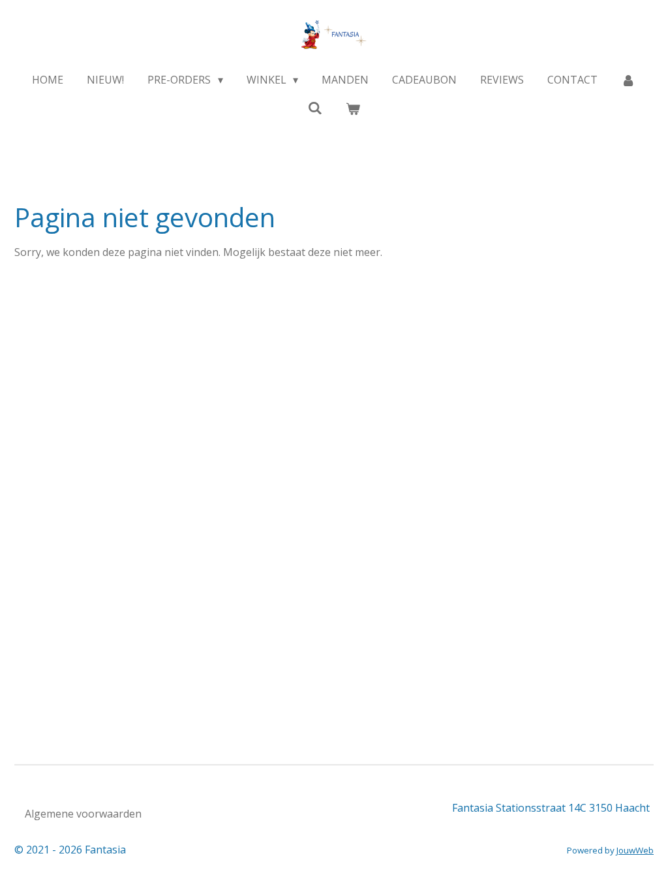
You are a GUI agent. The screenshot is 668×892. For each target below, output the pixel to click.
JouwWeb (635, 850)
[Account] (628, 80)
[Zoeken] (315, 107)
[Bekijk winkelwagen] (353, 108)
